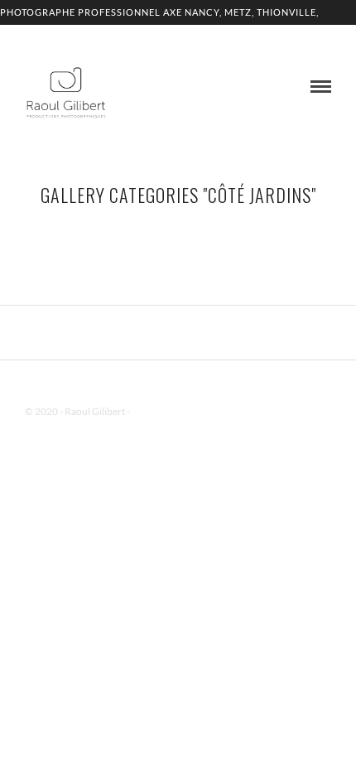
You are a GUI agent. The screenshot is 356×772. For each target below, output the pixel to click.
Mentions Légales (169, 411)
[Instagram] (199, 385)
